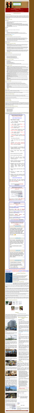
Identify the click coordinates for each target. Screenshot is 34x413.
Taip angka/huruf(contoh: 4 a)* (18, 403)
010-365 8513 (17, 9)
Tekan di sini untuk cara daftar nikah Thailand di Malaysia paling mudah (17, 4)
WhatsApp (22, 9)
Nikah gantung (14, 277)
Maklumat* (18, 396)
